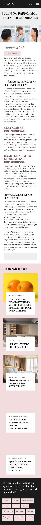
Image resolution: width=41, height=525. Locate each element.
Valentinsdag (19, 517)
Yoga (6, 500)
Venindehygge (8, 511)
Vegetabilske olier (7, 518)
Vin (16, 506)
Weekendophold (27, 500)
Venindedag (20, 511)
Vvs (6, 506)
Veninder (25, 506)
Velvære (30, 511)
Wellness (16, 500)
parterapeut (12, 202)
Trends (30, 517)
